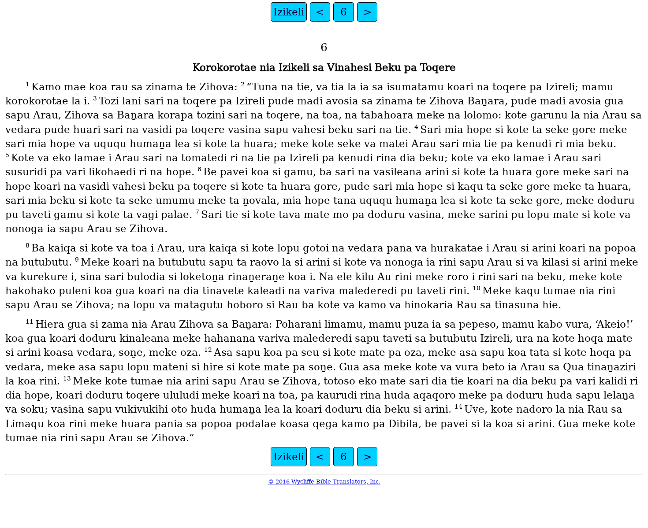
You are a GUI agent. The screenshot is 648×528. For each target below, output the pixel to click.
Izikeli (288, 12)
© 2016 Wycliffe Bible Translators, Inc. (324, 481)
